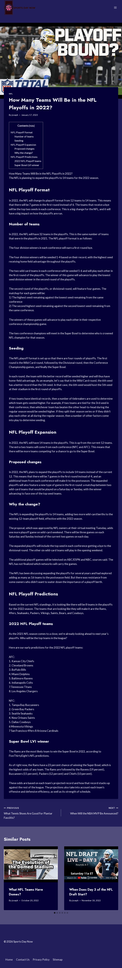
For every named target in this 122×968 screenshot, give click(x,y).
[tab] (54, 913)
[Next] (112, 878)
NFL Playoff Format (22, 132)
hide (32, 125)
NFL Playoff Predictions (24, 156)
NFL (11, 94)
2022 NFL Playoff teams (27, 160)
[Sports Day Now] (20, 7)
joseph (15, 115)
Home (9, 959)
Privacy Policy (41, 959)
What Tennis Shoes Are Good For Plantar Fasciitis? (28, 813)
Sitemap (57, 959)
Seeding (18, 140)
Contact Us (23, 959)
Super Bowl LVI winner (26, 165)
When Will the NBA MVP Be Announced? (94, 811)
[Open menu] (115, 7)
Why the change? (23, 152)
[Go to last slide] (9, 878)
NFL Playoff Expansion (23, 144)
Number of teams (24, 136)
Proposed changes (24, 148)
